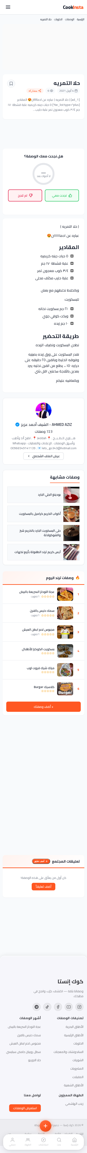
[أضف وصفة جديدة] (45, 1126)
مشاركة (33, 90)
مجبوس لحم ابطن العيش (38, 630)
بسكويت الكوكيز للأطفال (38, 649)
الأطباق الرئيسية (73, 1035)
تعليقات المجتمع (66, 861)
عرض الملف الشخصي (46, 456)
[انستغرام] (79, 1007)
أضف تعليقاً (43, 886)
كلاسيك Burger (44, 687)
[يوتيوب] (69, 1007)
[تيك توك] (47, 1007)
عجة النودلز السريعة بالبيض (36, 592)
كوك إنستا (70, 981)
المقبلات (77, 1077)
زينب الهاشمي (74, 1104)
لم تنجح (22, 195)
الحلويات (58, 19)
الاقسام (68, 1133)
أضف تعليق (39, 861)
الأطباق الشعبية (73, 1085)
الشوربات (77, 1060)
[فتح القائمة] (8, 7)
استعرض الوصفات (25, 1108)
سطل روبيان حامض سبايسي (23, 1052)
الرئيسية (80, 19)
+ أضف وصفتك (43, 707)
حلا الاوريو (34, 1060)
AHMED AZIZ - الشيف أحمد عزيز (46, 424)
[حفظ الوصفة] (11, 84)
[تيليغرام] (37, 1007)
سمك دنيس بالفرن (42, 611)
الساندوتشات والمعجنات (68, 1052)
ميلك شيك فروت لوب (40, 668)
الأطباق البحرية (74, 1027)
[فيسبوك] (58, 1007)
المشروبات (76, 1068)
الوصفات (69, 19)
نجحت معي (59, 195)
